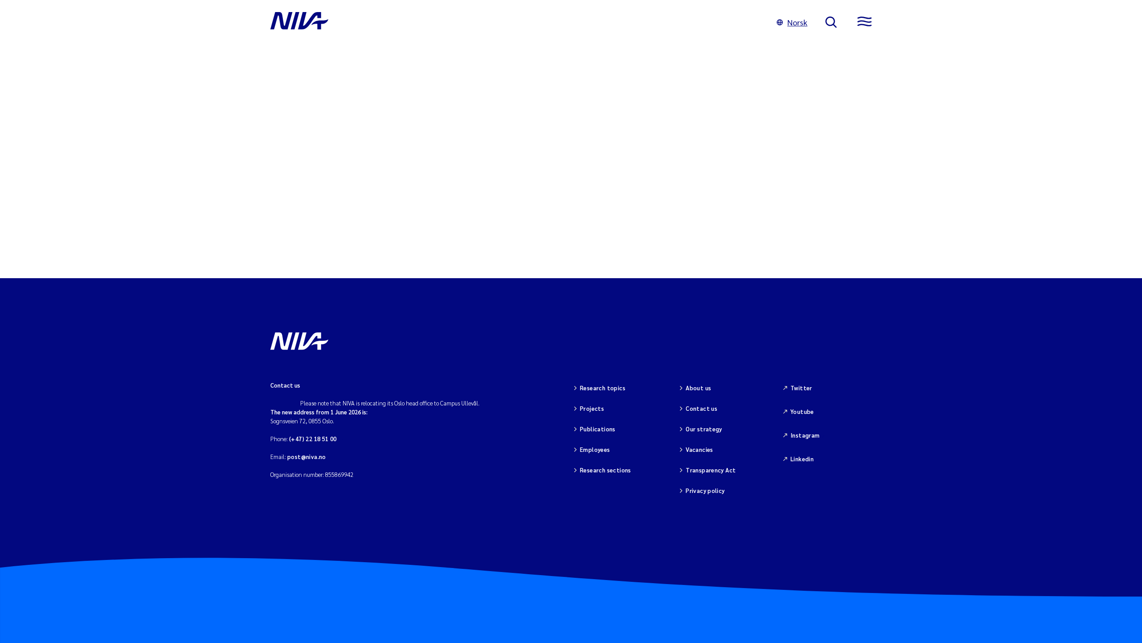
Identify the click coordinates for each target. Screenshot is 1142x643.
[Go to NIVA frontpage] (514, 22)
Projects (592, 408)
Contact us (701, 408)
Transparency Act (711, 470)
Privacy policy (705, 490)
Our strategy (704, 429)
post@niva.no (306, 456)
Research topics (602, 388)
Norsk (797, 22)
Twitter (801, 388)
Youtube (802, 411)
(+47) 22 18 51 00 (313, 439)
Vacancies (699, 449)
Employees (595, 449)
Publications (598, 429)
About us (698, 388)
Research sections (605, 470)
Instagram (805, 435)
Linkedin (802, 459)
